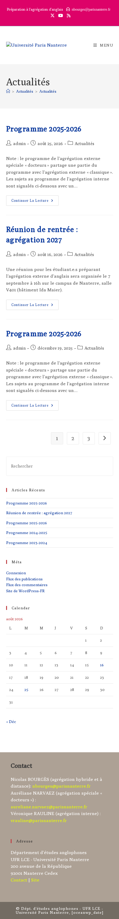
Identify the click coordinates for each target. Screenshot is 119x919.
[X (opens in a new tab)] (52, 15)
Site (35, 879)
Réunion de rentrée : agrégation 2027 (39, 512)
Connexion (16, 572)
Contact (19, 879)
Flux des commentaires (27, 584)
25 (26, 689)
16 (102, 664)
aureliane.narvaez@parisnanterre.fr (49, 806)
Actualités (47, 91)
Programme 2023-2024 (26, 542)
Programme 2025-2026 (43, 128)
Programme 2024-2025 (26, 532)
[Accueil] (8, 91)
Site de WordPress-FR (25, 590)
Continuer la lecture (35, 202)
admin (19, 143)
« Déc (11, 721)
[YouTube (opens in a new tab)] (60, 15)
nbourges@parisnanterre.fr (61, 786)
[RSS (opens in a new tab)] (67, 15)
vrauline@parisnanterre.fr (39, 820)
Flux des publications (24, 578)
